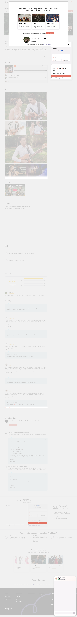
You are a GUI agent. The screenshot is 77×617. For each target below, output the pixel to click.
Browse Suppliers (50, 33)
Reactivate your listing (47, 44)
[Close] (66, 3)
